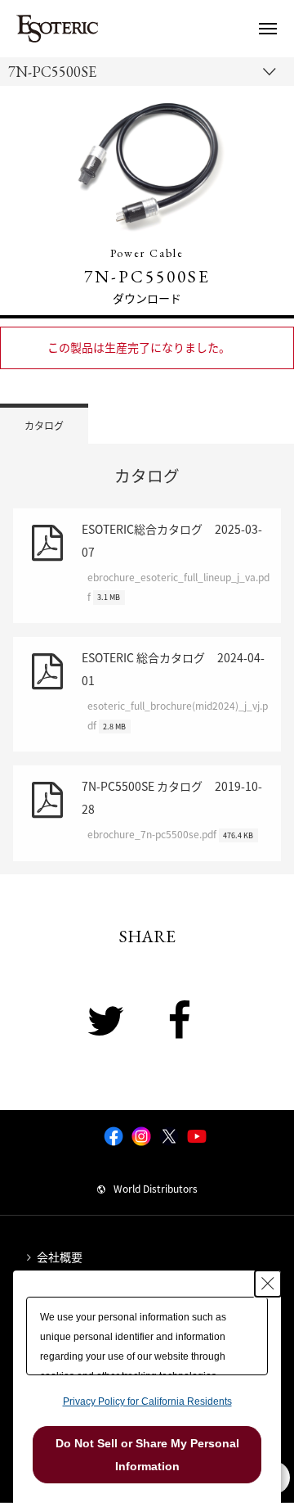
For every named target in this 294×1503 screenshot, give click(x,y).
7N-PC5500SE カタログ (172, 810)
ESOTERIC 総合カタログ (175, 691)
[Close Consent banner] (268, 1284)
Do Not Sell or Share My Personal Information (147, 1455)
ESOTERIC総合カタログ (176, 562)
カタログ (44, 425)
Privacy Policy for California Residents (147, 1401)
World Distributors (156, 1188)
